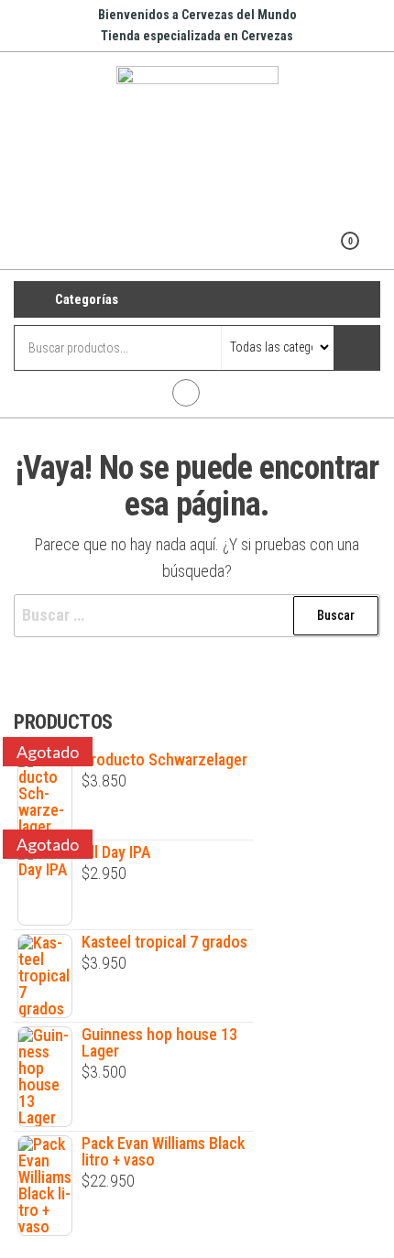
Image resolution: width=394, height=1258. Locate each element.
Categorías (86, 299)
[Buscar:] (197, 615)
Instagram (186, 393)
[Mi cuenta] (321, 252)
